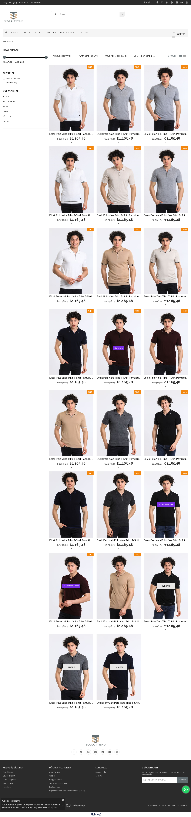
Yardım (52, 776)
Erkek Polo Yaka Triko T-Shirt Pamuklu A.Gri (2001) (119, 134)
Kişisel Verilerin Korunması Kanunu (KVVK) (67, 791)
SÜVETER (51, 33)
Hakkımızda (101, 772)
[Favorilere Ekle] (71, 98)
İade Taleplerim (10, 780)
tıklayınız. (52, 807)
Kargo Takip (8, 783)
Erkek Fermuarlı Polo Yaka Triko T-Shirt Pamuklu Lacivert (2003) (119, 703)
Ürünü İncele (82, 98)
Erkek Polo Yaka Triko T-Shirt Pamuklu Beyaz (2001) (71, 134)
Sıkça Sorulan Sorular (58, 783)
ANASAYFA (7, 32)
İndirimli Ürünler (13, 79)
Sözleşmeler (54, 787)
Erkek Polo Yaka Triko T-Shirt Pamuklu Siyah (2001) (166, 459)
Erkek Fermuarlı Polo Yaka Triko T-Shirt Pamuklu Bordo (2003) (71, 621)
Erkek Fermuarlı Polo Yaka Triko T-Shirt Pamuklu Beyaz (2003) (71, 296)
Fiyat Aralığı (11, 50)
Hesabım (7, 787)
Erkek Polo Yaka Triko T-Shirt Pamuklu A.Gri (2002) (166, 134)
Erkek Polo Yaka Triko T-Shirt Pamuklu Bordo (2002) (119, 378)
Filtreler (9, 73)
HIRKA (27, 33)
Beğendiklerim (9, 776)
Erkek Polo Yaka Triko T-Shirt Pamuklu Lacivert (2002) (71, 540)
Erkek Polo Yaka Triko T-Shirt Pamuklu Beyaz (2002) (71, 215)
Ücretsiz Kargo (12, 83)
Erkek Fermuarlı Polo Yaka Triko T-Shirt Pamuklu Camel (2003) (119, 621)
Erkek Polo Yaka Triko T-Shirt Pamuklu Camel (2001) (71, 459)
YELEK (37, 33)
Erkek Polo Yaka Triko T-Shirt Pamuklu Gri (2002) (71, 703)
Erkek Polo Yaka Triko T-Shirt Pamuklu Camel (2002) (119, 296)
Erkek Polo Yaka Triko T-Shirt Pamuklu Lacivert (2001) (71, 378)
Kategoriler (11, 91)
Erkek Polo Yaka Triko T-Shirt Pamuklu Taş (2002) (119, 215)
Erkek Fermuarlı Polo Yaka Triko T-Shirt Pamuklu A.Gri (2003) (166, 215)
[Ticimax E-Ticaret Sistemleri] (95, 814)
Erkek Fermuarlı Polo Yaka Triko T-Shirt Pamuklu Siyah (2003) (166, 540)
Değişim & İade (55, 780)
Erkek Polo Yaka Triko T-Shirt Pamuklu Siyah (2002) (166, 621)
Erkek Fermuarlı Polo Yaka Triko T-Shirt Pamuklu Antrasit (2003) (119, 540)
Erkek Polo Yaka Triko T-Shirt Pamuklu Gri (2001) (119, 459)
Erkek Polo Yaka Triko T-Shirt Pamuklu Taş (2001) (166, 296)
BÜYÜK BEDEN (67, 33)
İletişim (148, 2)
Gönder (182, 780)
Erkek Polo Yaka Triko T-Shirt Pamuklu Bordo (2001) (166, 378)
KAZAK (14, 33)
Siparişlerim (8, 772)
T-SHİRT (84, 33)
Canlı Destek (54, 772)
